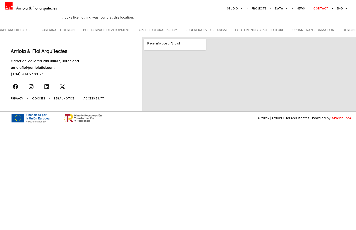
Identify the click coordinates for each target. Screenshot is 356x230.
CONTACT (320, 8)
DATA (279, 8)
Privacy (17, 98)
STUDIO (232, 8)
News (301, 8)
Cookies (38, 98)
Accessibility (93, 98)
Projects (259, 8)
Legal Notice (64, 98)
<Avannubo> (341, 118)
